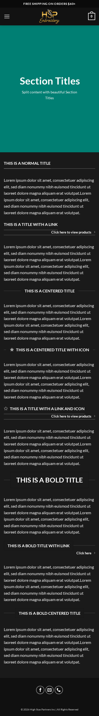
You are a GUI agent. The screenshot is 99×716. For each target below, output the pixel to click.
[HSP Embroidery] (49, 16)
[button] (7, 16)
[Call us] (59, 690)
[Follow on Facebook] (40, 690)
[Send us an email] (49, 690)
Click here (83, 553)
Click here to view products (71, 232)
